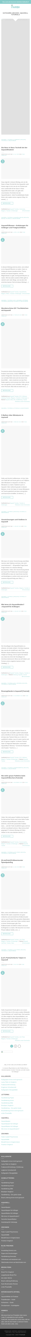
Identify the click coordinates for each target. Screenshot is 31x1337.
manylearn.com (16, 1259)
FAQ (13, 1332)
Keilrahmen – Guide (7, 1302)
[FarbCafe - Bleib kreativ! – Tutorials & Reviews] (15, 7)
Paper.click (4, 1253)
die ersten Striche (6, 1278)
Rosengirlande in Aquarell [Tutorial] (15, 691)
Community (17, 139)
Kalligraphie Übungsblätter (9, 1090)
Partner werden (21, 1332)
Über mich (8, 1332)
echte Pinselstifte (6, 1113)
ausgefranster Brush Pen (8, 1275)
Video (12, 943)
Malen (3, 218)
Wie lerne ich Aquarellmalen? (10, 1129)
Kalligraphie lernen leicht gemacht (11, 1079)
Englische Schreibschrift (8, 1087)
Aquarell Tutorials (7, 139)
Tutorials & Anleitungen (8, 140)
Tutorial (25, 399)
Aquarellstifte (5, 1139)
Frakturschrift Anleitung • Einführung (12, 1167)
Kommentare (26, 210)
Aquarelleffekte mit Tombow (9, 1296)
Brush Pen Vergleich (7, 1272)
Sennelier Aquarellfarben (9, 1219)
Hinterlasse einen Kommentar (22, 401)
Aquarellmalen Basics (13, 113)
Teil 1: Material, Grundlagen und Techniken (15, 34)
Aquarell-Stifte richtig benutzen (16, 85)
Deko (11, 399)
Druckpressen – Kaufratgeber (10, 1305)
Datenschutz (22, 1331)
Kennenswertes (18, 767)
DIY (14, 399)
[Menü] (2, 7)
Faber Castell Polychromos (9, 1137)
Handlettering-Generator (8, 1256)
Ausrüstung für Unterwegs (9, 1222)
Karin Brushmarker (7, 1284)
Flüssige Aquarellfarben (14, 70)
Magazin (23, 139)
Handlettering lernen (7, 1100)
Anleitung (15, 674)
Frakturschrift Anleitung (8, 1084)
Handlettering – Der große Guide (11, 1108)
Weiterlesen (7, 203)
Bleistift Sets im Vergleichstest (10, 1142)
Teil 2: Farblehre (12, 39)
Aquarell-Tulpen (12, 101)
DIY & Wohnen (18, 300)
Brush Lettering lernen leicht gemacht (12, 1197)
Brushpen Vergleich (7, 1105)
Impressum (7, 1331)
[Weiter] (19, 1046)
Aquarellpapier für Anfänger (9, 1123)
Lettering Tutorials (5, 398)
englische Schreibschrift (8, 1170)
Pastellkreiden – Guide (8, 1299)
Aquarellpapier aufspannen (15, 73)
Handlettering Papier (7, 1098)
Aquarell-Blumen (12, 98)
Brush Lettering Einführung (9, 1281)
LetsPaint (3, 943)
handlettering (19, 399)
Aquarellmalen (18, 217)
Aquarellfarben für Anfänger (9, 1126)
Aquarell (8, 399)
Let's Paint (17, 852)
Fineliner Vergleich (7, 1144)
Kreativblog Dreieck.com (8, 1250)
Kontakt (14, 1331)
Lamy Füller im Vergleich (8, 1082)
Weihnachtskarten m (13, 103)
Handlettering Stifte (7, 1103)
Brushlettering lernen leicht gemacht (12, 1110)
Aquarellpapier (5, 1121)
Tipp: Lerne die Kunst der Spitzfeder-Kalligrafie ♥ (15, 1)
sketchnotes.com (21, 1262)
